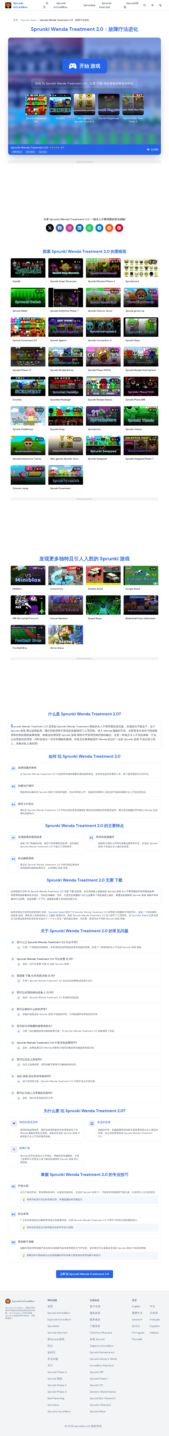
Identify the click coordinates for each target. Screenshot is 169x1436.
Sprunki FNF (97, 1372)
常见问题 (53, 1359)
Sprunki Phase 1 (99, 1378)
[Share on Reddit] (109, 228)
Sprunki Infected (105, 5)
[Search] (144, 5)
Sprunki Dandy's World (103, 1359)
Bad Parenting (56, 1398)
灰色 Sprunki (97, 1339)
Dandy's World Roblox (103, 1391)
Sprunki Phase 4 (57, 1372)
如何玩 (51, 1352)
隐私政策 (95, 1313)
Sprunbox (53, 1405)
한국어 (136, 1326)
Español (154, 1326)
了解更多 (95, 1326)
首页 (45, 5)
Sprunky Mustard (100, 1405)
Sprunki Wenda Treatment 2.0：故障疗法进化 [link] (64, 20)
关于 (50, 1365)
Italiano (154, 1332)
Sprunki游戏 (131, 5)
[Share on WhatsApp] (89, 228)
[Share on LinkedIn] (80, 228)
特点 (50, 1346)
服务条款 (95, 1319)
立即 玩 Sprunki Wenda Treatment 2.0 (84, 1274)
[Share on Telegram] (99, 228)
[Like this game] (148, 149)
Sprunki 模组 (55, 1378)
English (136, 1306)
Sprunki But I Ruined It (103, 1398)
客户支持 (95, 1306)
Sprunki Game (29, 20)
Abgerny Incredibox (102, 1346)
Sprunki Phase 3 (57, 1391)
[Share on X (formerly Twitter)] (50, 228)
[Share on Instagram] (70, 228)
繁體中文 (137, 1313)
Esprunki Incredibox (59, 1319)
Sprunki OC (96, 1385)
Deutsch (137, 1319)
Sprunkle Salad (56, 912)
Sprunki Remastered (102, 1352)
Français (155, 1319)
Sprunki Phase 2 (57, 1385)
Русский (137, 1339)
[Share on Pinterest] (119, 228)
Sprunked (89, 5)
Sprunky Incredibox (59, 1411)
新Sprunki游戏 (56, 1339)
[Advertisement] (84, 187)
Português (138, 1332)
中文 (152, 1306)
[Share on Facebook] (60, 228)
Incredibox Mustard (101, 1365)
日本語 (154, 1313)
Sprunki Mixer (98, 1411)
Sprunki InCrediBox (60, 5)
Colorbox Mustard (101, 1332)
